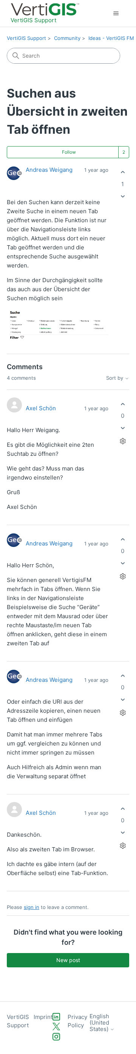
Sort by (115, 378)
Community (67, 38)
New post (68, 960)
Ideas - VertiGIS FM (111, 38)
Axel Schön (41, 408)
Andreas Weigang (49, 169)
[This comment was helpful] (122, 404)
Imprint (43, 1016)
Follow (69, 152)
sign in (31, 907)
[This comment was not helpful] (122, 428)
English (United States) (100, 1023)
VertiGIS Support (26, 38)
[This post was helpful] (122, 172)
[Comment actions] (122, 441)
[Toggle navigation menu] (115, 14)
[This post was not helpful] (122, 196)
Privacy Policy (77, 1021)
